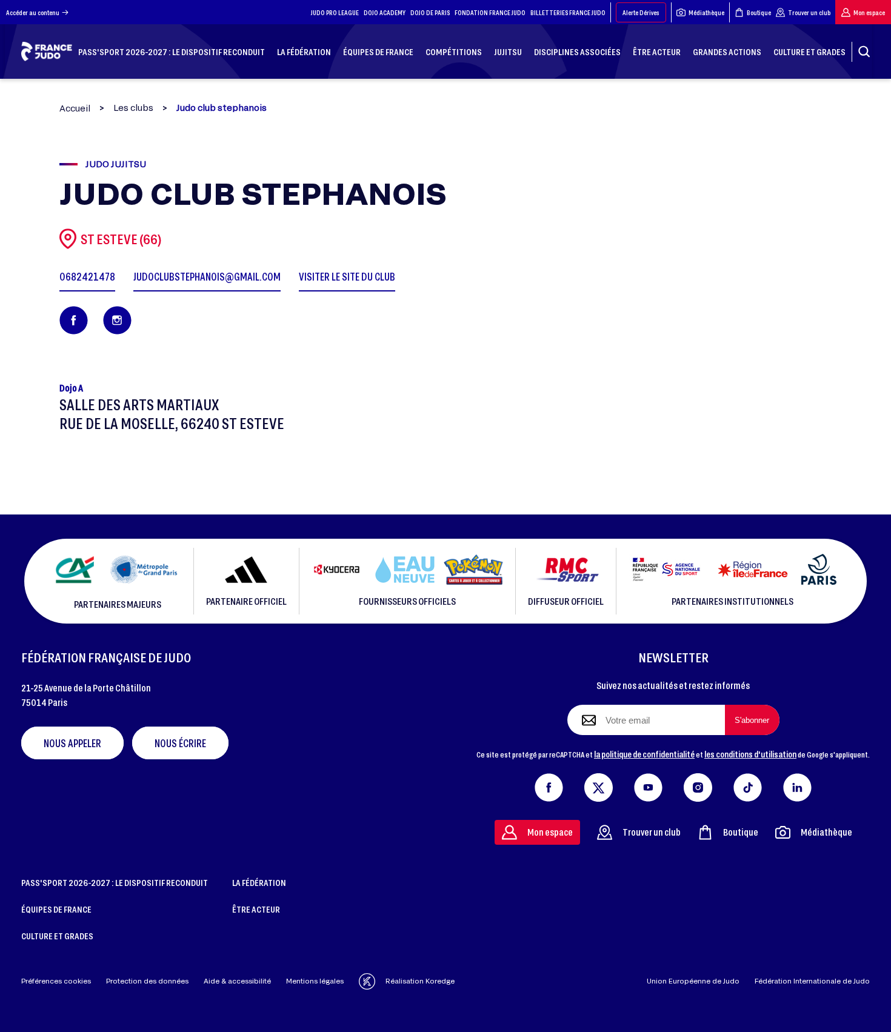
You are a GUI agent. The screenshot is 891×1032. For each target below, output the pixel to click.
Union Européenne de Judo (693, 981)
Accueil (74, 108)
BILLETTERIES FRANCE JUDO (568, 12)
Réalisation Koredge (420, 981)
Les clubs (133, 108)
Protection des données (147, 981)
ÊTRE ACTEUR (256, 909)
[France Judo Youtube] (648, 784)
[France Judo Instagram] (698, 784)
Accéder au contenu (32, 12)
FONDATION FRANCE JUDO (490, 12)
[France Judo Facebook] (549, 784)
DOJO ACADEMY (384, 12)
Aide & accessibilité (237, 981)
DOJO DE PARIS (430, 12)
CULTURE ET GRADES (57, 935)
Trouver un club (809, 12)
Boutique (759, 12)
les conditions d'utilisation (750, 753)
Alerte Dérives (640, 12)
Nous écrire (180, 743)
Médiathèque (706, 12)
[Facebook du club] (73, 320)
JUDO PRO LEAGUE (335, 12)
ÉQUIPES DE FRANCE (56, 909)
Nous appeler (72, 743)
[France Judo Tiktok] (747, 784)
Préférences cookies (56, 981)
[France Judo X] (598, 784)
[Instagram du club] (117, 320)
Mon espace (869, 12)
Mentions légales (315, 981)
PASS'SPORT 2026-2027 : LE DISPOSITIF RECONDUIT (114, 882)
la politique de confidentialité (644, 753)
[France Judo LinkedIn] (797, 784)
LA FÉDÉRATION (259, 882)
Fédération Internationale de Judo (812, 981)
